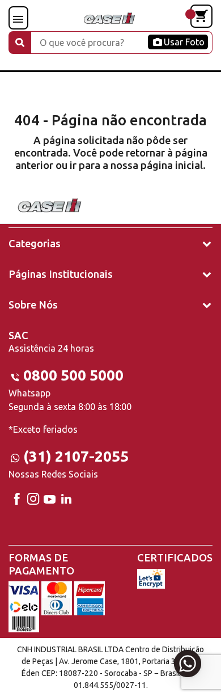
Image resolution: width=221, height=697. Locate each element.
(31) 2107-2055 (76, 456)
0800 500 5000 (73, 375)
